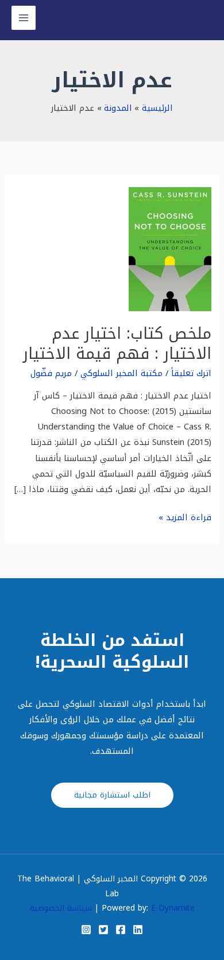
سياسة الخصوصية (61, 907)
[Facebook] (120, 929)
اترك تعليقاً (191, 373)
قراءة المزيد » (185, 517)
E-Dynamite (173, 907)
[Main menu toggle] (23, 18)
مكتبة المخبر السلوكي (121, 373)
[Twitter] (103, 929)
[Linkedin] (138, 929)
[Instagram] (86, 929)
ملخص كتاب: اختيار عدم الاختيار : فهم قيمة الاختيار (117, 344)
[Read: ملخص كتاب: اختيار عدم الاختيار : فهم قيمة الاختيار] (170, 249)
